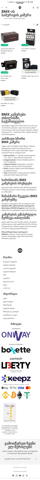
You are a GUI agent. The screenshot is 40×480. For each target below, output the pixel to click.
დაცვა (5, 285)
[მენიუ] (2, 7)
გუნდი (5, 298)
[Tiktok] (23, 475)
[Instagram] (16, 475)
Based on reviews (9, 420)
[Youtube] (20, 475)
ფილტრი (7, 24)
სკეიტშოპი (6, 278)
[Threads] (27, 475)
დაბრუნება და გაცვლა (10, 315)
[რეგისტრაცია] (35, 459)
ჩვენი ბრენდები (8, 301)
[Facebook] (13, 475)
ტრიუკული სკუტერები (10, 261)
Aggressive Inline (8, 281)
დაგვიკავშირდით (8, 318)
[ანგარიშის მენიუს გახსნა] (33, 7)
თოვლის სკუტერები (9, 268)
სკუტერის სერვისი (9, 308)
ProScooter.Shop (22, 467)
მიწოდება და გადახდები (11, 311)
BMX (4, 275)
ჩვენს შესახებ (7, 305)
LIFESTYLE (6, 288)
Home (6, 18)
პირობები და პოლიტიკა (20, 471)
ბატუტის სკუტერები (9, 265)
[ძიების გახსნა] (6, 7)
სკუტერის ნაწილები (9, 271)
